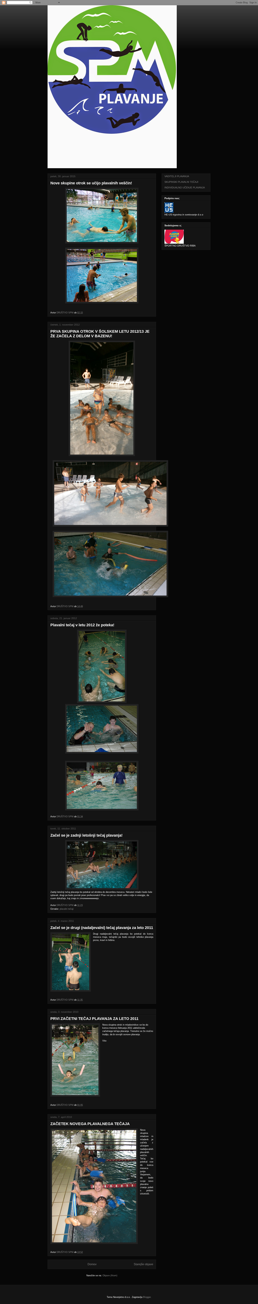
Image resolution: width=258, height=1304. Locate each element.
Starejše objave (143, 1264)
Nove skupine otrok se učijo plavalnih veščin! (91, 183)
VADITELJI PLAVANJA (176, 176)
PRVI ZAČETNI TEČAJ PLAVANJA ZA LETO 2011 (94, 1018)
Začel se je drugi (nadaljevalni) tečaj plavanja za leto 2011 (101, 927)
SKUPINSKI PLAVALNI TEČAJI (181, 181)
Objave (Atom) (109, 1275)
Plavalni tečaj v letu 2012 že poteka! (82, 625)
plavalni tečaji (67, 909)
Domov (92, 1264)
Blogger (147, 1297)
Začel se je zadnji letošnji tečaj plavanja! (86, 835)
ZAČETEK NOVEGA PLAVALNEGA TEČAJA (90, 1124)
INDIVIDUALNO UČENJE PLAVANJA (184, 187)
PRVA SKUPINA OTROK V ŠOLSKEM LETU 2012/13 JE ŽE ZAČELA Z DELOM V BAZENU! (100, 333)
